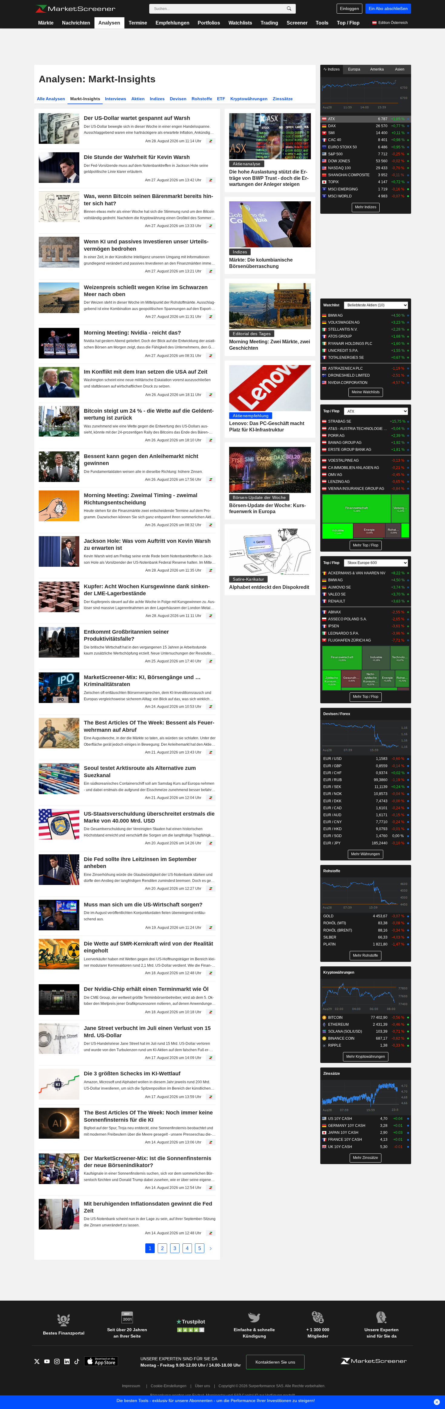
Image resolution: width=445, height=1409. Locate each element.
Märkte (46, 22)
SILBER (329, 937)
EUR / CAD (332, 808)
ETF (221, 98)
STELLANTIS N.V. (343, 329)
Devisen (178, 98)
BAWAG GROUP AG (344, 443)
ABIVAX (334, 612)
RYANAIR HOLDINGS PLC (350, 344)
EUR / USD (332, 759)
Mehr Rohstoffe (365, 955)
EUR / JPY (332, 843)
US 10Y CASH (340, 1119)
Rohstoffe (202, 98)
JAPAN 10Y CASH (343, 1132)
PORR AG (336, 436)
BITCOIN (335, 1017)
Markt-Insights (85, 98)
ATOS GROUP (340, 336)
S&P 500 (335, 154)
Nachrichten (76, 22)
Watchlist (331, 305)
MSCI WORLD (340, 196)
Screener (297, 22)
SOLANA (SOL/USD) (345, 1031)
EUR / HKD (332, 829)
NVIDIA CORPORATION (348, 383)
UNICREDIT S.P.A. (343, 350)
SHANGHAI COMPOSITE (349, 175)
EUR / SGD (332, 836)
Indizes (157, 98)
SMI (331, 133)
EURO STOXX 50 (342, 147)
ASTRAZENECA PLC (345, 368)
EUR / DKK (332, 801)
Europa (354, 69)
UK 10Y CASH (340, 1147)
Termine (138, 22)
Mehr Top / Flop (365, 545)
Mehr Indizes (365, 207)
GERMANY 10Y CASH (346, 1126)
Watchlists (240, 22)
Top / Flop (348, 22)
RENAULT (336, 601)
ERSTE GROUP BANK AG (349, 449)
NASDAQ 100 (339, 168)
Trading (269, 22)
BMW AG (335, 315)
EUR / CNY (332, 822)
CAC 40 (334, 140)
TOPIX (333, 182)
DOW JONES (339, 161)
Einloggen (349, 8)
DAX (332, 126)
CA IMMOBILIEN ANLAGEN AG (353, 468)
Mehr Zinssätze (365, 1158)
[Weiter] (210, 1248)
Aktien (138, 98)
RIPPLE (334, 1045)
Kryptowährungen (249, 98)
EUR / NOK (332, 794)
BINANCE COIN (341, 1038)
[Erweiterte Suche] (289, 9)
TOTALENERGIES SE (346, 357)
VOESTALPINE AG (343, 460)
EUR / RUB (332, 780)
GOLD (328, 916)
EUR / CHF (332, 773)
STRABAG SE (339, 421)
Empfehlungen (173, 22)
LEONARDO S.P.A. (343, 633)
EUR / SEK (332, 787)
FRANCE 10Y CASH (345, 1139)
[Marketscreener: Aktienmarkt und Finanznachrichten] (75, 8)
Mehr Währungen (365, 854)
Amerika (377, 69)
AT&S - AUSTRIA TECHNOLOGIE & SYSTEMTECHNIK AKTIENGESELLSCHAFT (358, 429)
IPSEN (333, 626)
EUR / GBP (332, 766)
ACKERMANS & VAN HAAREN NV (356, 573)
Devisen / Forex (336, 714)
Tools (322, 22)
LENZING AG (339, 482)
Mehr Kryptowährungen (365, 1056)
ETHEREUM (338, 1024)
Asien (399, 69)
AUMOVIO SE (339, 587)
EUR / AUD (332, 815)
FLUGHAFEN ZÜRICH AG (349, 640)
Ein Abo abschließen (388, 8)
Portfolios (209, 22)
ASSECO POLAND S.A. (347, 619)
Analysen (109, 22)
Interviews (115, 98)
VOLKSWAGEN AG (344, 322)
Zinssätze (283, 98)
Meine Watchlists (366, 392)
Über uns (202, 1386)
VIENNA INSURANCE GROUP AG (356, 489)
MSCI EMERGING (343, 189)
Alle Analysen (51, 98)
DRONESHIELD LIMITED (349, 375)
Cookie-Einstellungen (168, 1386)
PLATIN (329, 944)
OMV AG (335, 475)
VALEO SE (337, 594)
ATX (331, 119)
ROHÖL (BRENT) (337, 930)
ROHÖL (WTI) (334, 923)
